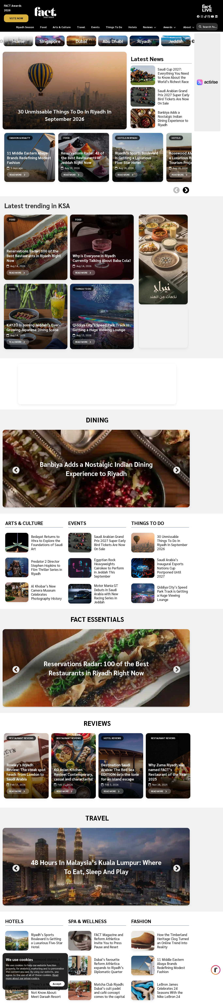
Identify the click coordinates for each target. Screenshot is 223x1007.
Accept (57, 983)
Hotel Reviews (112, 738)
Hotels (176, 137)
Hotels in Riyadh (127, 137)
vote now (16, 18)
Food (67, 137)
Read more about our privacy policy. (32, 976)
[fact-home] (45, 12)
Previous (175, 186)
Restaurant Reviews (21, 738)
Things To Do (83, 288)
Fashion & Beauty (19, 137)
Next (193, 41)
